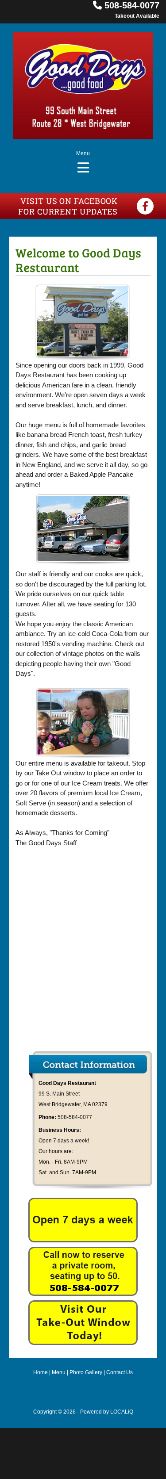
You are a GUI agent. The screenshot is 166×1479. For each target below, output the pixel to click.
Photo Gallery (85, 1372)
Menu (59, 1372)
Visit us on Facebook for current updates (68, 206)
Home (40, 1372)
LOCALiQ (121, 1412)
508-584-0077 (131, 5)
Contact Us (119, 1372)
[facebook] (145, 206)
